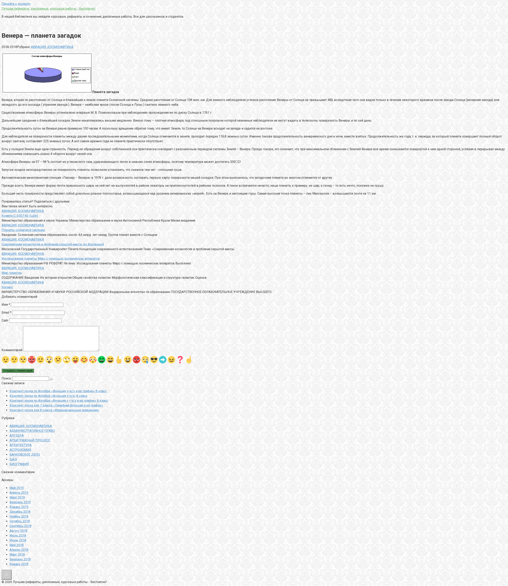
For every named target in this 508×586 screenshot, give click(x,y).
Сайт (5, 320)
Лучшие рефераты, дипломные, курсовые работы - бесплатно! (48, 9)
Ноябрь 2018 (19, 516)
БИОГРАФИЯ (19, 464)
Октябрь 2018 (20, 521)
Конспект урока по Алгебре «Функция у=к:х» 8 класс (48, 396)
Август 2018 (18, 531)
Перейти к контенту (16, 4)
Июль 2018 (18, 535)
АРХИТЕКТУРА (21, 445)
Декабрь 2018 (20, 512)
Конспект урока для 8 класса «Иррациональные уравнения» (54, 410)
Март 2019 (17, 497)
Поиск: (7, 378)
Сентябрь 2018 (20, 526)
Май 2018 (17, 545)
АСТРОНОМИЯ (20, 450)
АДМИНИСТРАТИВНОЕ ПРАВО (32, 431)
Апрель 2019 (19, 493)
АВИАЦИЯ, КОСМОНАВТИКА (52, 47)
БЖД (13, 459)
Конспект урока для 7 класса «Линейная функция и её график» (56, 405)
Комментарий (12, 350)
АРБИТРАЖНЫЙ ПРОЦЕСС (30, 440)
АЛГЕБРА (17, 435)
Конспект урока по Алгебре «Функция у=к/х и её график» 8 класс (58, 391)
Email (6, 312)
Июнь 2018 (18, 540)
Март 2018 (17, 554)
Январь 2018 (19, 564)
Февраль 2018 (20, 559)
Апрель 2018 (19, 550)
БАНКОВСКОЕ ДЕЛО (25, 454)
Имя (6, 304)
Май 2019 (17, 488)
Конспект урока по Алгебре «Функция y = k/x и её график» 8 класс (59, 401)
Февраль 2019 (20, 502)
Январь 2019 (19, 507)
